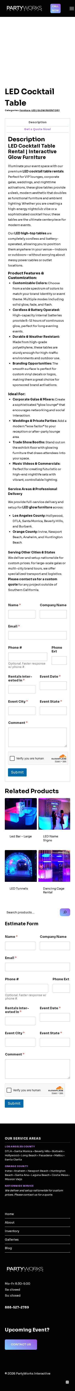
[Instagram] (67, 1382)
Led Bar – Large (21, 836)
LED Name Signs (50, 838)
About (9, 1222)
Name (14, 605)
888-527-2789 (17, 1307)
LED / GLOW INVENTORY (45, 110)
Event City (18, 701)
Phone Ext (57, 649)
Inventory (12, 1231)
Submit (17, 772)
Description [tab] (38, 122)
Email (14, 626)
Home (9, 1214)
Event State (51, 701)
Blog (8, 1248)
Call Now (55, 8)
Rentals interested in (20, 678)
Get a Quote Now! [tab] (37, 129)
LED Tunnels (19, 888)
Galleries (12, 1239)
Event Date (50, 676)
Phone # (15, 647)
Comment (18, 723)
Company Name (53, 605)
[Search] (65, 912)
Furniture (25, 110)
